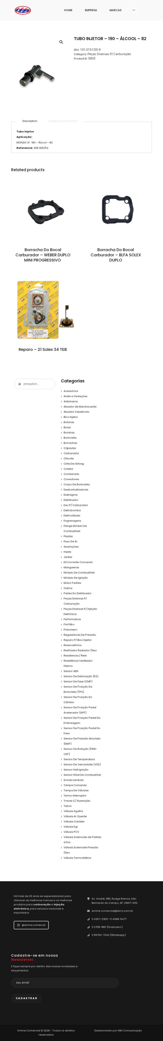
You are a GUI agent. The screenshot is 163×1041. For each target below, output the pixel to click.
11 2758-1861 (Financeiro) (107, 927)
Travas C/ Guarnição (77, 801)
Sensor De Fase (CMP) (78, 681)
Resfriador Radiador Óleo (80, 650)
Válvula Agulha (73, 811)
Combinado (71, 474)
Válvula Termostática (77, 858)
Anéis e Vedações (75, 396)
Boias (67, 427)
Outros (68, 588)
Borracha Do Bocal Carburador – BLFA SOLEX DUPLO (116, 255)
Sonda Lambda (73, 780)
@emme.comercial (33, 925)
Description (29, 121)
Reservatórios (73, 645)
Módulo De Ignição (76, 578)
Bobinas (69, 422)
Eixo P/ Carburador (76, 505)
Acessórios (71, 391)
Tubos (68, 806)
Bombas (69, 432)
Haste (67, 552)
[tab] (30, 121)
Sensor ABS (71, 671)
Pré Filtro (69, 624)
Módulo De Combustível (79, 572)
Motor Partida (72, 583)
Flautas (68, 536)
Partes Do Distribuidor (77, 593)
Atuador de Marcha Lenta (80, 407)
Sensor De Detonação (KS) (81, 676)
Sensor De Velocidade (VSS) (82, 764)
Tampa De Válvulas (76, 790)
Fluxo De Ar (71, 541)
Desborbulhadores (76, 489)
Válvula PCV (71, 832)
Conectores (71, 479)
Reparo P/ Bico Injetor (78, 640)
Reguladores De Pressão (80, 635)
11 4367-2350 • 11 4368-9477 (109, 919)
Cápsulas (70, 448)
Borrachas (70, 443)
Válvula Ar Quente (75, 816)
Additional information (63, 121)
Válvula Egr (71, 827)
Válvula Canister (74, 821)
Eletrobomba (72, 510)
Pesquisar (19, 384)
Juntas (68, 557)
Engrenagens (72, 521)
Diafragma (71, 495)
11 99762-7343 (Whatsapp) (109, 935)
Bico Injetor (71, 417)
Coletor (68, 469)
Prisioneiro (70, 630)
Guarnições (71, 547)
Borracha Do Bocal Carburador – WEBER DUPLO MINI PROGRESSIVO (43, 255)
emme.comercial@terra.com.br (112, 911)
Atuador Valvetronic (76, 412)
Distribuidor (71, 500)
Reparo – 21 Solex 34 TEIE (43, 349)
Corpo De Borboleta (77, 484)
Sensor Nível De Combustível (82, 775)
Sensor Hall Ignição (76, 770)
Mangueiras (71, 567)
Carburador (71, 453)
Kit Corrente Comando (78, 562)
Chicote (69, 458)
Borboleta (70, 438)
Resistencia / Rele (75, 655)
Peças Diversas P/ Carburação (109, 54)
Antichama (71, 401)
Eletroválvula (72, 515)
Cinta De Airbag (74, 464)
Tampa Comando (75, 785)
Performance (72, 619)
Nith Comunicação (130, 1030)
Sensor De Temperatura (79, 759)
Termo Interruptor (75, 795)
